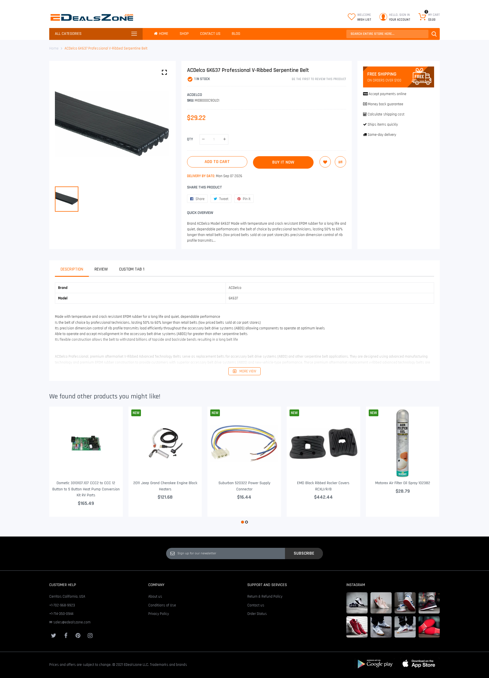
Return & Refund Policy (264, 596)
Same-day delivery (382, 134)
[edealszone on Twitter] (53, 635)
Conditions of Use (162, 605)
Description (72, 269)
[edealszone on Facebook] (65, 635)
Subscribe (304, 553)
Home (54, 48)
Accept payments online (387, 94)
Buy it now (283, 162)
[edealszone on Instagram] (90, 635)
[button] (242, 522)
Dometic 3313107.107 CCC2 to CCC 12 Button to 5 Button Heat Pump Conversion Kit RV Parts (86, 489)
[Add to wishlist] (325, 162)
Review (101, 269)
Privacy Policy (158, 614)
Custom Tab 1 (131, 269)
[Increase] (224, 139)
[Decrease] (203, 139)
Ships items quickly (383, 124)
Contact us (255, 605)
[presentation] (60, 465)
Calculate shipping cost (386, 114)
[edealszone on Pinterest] (78, 635)
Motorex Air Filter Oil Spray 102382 (402, 483)
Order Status (257, 614)
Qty (190, 139)
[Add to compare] (340, 162)
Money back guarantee (385, 104)
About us (155, 596)
